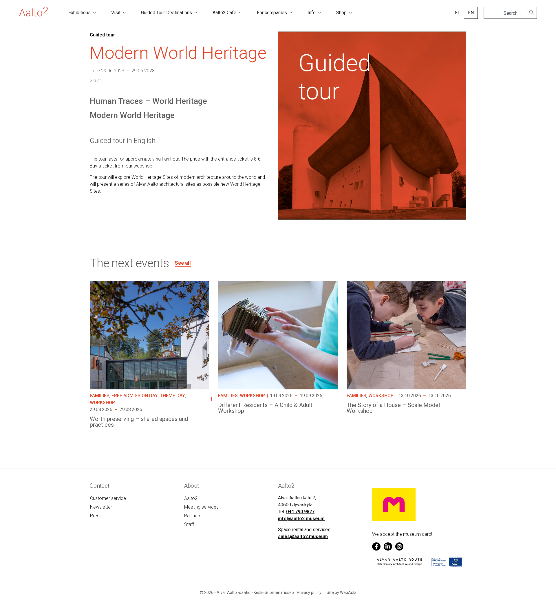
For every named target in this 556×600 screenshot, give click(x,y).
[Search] (531, 13)
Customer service (108, 498)
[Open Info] (319, 12)
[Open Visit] (124, 12)
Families (99, 395)
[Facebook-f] (376, 546)
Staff (189, 524)
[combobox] (508, 13)
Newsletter (101, 507)
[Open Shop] (350, 12)
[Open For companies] (290, 12)
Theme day (172, 395)
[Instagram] (399, 546)
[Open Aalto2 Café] (240, 12)
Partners (192, 515)
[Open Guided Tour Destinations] (195, 12)
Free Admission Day (134, 395)
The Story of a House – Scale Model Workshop (393, 408)
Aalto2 (190, 498)
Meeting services (201, 507)
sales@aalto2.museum (303, 536)
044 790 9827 (300, 511)
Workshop (102, 402)
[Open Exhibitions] (94, 12)
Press (96, 515)
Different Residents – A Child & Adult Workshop (265, 408)
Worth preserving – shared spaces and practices (139, 421)
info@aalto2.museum (301, 518)
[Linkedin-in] (388, 546)
